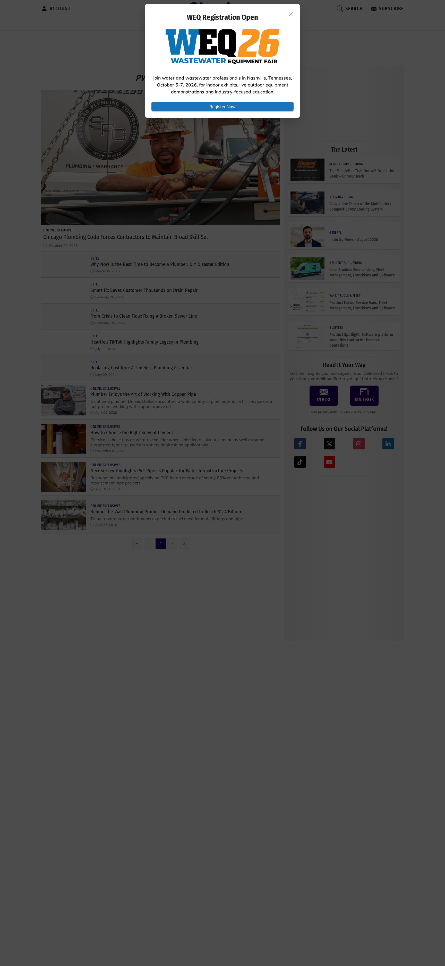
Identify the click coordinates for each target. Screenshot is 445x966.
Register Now (222, 106)
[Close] (291, 14)
